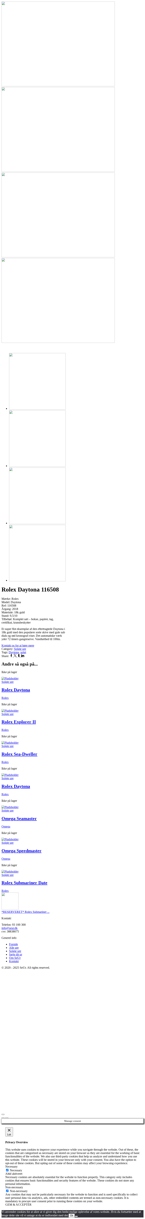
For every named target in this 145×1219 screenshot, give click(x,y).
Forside (13, 944)
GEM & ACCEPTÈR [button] (18, 1204)
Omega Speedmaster (22, 850)
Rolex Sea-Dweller (19, 754)
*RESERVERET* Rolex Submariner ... (25, 911)
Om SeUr (15, 957)
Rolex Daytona (16, 689)
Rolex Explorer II (19, 721)
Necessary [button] (11, 1166)
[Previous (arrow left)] (3, 1117)
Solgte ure (20, 648)
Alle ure (14, 947)
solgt (23, 652)
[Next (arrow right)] (6, 1117)
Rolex (5, 697)
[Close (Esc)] (3, 1114)
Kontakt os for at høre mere (18, 645)
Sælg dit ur (15, 954)
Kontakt (14, 961)
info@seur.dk (10, 928)
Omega (6, 826)
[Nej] (76, 1216)
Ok (71, 1215)
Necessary (16, 1170)
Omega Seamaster (19, 818)
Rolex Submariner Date (24, 882)
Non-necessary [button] (14, 1187)
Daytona (14, 652)
